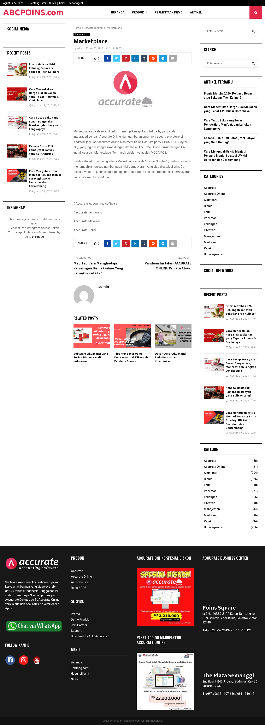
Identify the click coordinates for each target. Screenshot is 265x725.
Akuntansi (210, 200)
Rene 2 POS (79, 587)
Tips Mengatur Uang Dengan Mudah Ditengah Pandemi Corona (131, 357)
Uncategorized (82, 34)
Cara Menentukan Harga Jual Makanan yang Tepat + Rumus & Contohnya (44, 95)
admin (80, 48)
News (74, 679)
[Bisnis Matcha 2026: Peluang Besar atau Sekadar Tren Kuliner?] (17, 69)
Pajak (207, 248)
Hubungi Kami (57, 3)
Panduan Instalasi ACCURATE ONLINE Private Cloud (168, 266)
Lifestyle (209, 230)
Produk (138, 12)
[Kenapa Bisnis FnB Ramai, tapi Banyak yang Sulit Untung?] (17, 151)
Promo (75, 614)
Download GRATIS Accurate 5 (90, 636)
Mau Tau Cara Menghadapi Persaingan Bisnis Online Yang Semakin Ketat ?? (98, 268)
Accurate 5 (78, 571)
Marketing (211, 242)
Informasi (210, 218)
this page (38, 236)
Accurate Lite (79, 582)
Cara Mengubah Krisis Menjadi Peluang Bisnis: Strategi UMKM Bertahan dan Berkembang (45, 179)
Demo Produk (80, 619)
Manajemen (212, 236)
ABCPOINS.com (33, 12)
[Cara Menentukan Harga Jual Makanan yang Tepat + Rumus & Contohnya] (17, 94)
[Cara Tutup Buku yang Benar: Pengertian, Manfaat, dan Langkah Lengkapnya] (17, 122)
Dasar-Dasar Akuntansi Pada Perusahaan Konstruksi (170, 357)
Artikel (196, 12)
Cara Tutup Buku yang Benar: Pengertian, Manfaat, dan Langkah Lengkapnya (44, 123)
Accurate (210, 187)
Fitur (207, 212)
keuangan (210, 224)
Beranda (117, 12)
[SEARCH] (253, 31)
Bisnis (208, 206)
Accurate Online (214, 193)
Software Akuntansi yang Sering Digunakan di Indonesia (90, 357)
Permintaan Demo (169, 12)
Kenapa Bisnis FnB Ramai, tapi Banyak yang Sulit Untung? (42, 150)
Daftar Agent (76, 3)
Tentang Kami (38, 3)
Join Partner (79, 625)
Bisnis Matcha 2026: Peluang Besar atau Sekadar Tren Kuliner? (44, 68)
